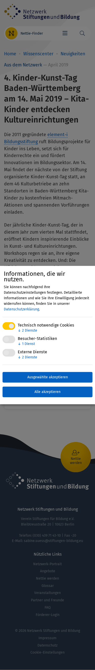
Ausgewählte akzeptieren (47, 377)
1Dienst (26, 344)
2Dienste (27, 330)
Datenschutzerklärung (21, 309)
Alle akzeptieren (47, 392)
